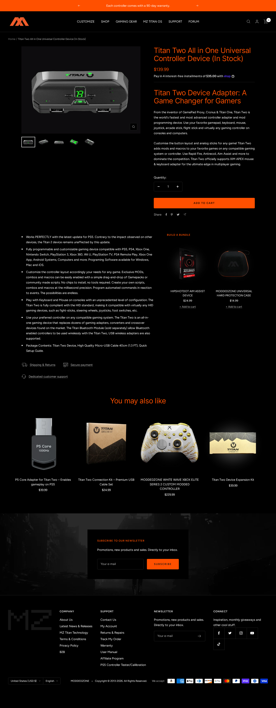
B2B (62, 652)
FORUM (194, 21)
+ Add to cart (187, 306)
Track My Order (110, 639)
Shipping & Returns (42, 365)
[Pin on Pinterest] (172, 214)
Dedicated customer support (48, 376)
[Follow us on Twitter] (230, 633)
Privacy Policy (69, 645)
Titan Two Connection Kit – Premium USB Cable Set (106, 482)
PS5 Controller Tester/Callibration (123, 665)
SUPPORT (175, 21)
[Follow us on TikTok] (218, 644)
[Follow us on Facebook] (218, 633)
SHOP (105, 21)
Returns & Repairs (112, 632)
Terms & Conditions (73, 639)
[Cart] (266, 22)
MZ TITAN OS (152, 21)
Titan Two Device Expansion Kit (233, 480)
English (50, 680)
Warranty (106, 645)
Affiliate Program (112, 658)
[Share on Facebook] (166, 214)
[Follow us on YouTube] (252, 633)
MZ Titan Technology (74, 632)
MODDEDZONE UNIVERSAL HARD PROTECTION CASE (234, 293)
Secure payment (82, 365)
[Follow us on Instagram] (241, 633)
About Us (66, 620)
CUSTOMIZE (86, 21)
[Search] (248, 21)
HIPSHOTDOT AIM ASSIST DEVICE (188, 293)
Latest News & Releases (76, 626)
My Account (108, 626)
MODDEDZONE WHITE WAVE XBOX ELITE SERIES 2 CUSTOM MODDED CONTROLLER (170, 484)
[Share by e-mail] (184, 214)
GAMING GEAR (126, 21)
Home (11, 38)
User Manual (108, 652)
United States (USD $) (24, 680)
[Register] (199, 636)
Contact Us (108, 620)
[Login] (257, 21)
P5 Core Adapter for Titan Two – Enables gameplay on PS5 (43, 482)
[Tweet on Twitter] (178, 214)
